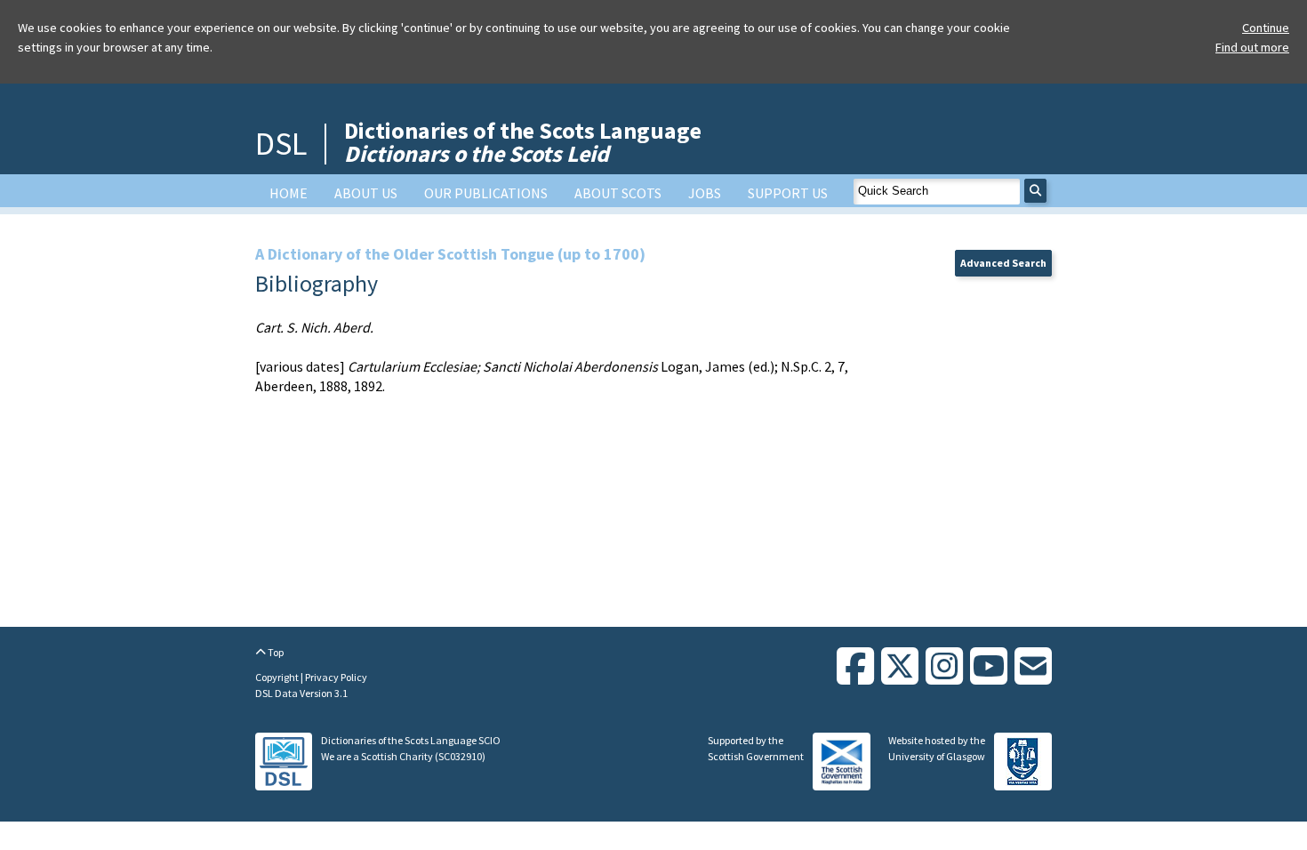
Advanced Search (1003, 262)
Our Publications (486, 193)
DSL (281, 144)
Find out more (1252, 47)
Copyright (278, 677)
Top (275, 652)
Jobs (704, 193)
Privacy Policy (336, 677)
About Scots (618, 193)
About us (365, 193)
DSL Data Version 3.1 (301, 693)
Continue (1265, 28)
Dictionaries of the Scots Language (523, 142)
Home (288, 193)
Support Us (788, 193)
